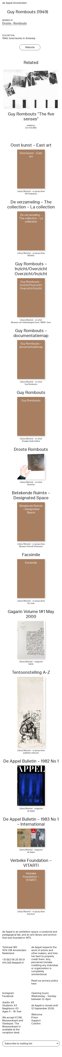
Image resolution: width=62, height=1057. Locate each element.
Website (30, 47)
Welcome (36, 1014)
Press (34, 1017)
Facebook (8, 996)
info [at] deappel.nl (13, 962)
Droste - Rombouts (14, 23)
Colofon (36, 1023)
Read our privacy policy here (44, 982)
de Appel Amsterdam (14, 3)
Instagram (8, 993)
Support (36, 1020)
